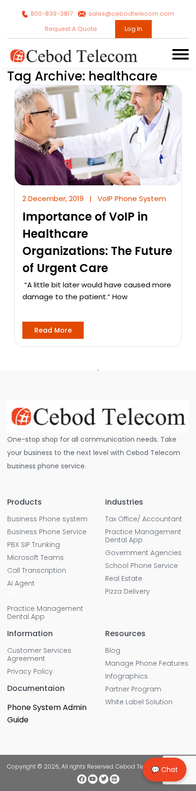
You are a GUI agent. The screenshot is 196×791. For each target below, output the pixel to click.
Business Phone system (47, 519)
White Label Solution (139, 702)
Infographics (126, 676)
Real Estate (123, 579)
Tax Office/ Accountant (143, 519)
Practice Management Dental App (45, 613)
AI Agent (21, 583)
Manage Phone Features (146, 663)
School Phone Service (141, 566)
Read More (53, 330)
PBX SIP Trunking (33, 545)
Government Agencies (143, 553)
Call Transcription (36, 571)
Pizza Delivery (127, 592)
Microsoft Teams (35, 558)
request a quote (71, 28)
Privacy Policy (30, 672)
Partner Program (133, 689)
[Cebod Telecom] (73, 61)
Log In (133, 28)
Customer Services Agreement (39, 655)
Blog (112, 651)
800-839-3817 (51, 13)
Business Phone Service (47, 532)
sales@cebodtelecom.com (130, 13)
